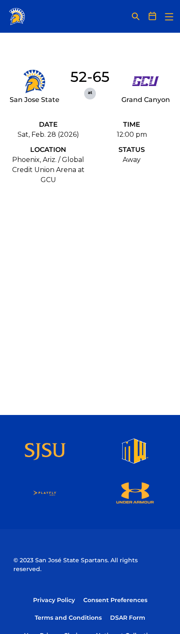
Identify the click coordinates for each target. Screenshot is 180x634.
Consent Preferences (115, 600)
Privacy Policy (54, 600)
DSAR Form (127, 617)
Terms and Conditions (68, 617)
